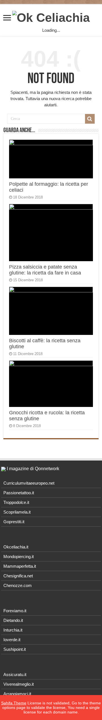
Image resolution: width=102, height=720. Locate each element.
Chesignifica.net (18, 575)
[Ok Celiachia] (51, 17)
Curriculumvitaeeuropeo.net (28, 483)
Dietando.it (13, 620)
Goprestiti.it (13, 521)
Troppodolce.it (16, 502)
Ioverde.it (11, 639)
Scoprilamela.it (17, 512)
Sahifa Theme (13, 703)
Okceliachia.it (15, 546)
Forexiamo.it (14, 610)
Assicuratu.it (14, 674)
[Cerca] (90, 119)
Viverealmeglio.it (18, 684)
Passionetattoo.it (18, 492)
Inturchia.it (12, 630)
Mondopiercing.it (18, 556)
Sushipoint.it (14, 649)
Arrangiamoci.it (17, 693)
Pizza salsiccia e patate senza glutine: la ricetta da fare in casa (45, 270)
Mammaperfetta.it (19, 566)
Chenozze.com (17, 585)
